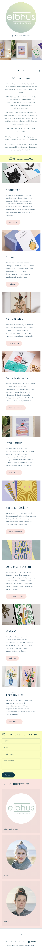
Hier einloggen (30, 945)
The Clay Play (14, 721)
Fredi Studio (14, 472)
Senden (8, 775)
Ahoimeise (13, 222)
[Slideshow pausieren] (40, 71)
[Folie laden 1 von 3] (18, 71)
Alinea (12, 284)
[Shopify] (32, 942)
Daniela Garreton (16, 408)
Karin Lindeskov (15, 532)
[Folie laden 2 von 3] (21, 71)
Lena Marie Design (16, 596)
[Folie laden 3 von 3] (23, 71)
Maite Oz (12, 658)
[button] (21, 35)
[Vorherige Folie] (15, 71)
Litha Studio (14, 343)
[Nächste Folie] (27, 71)
